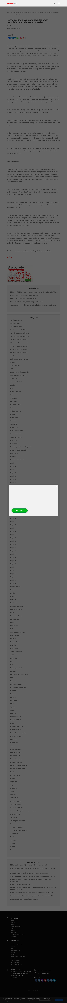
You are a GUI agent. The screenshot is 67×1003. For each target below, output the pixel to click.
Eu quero (19, 510)
